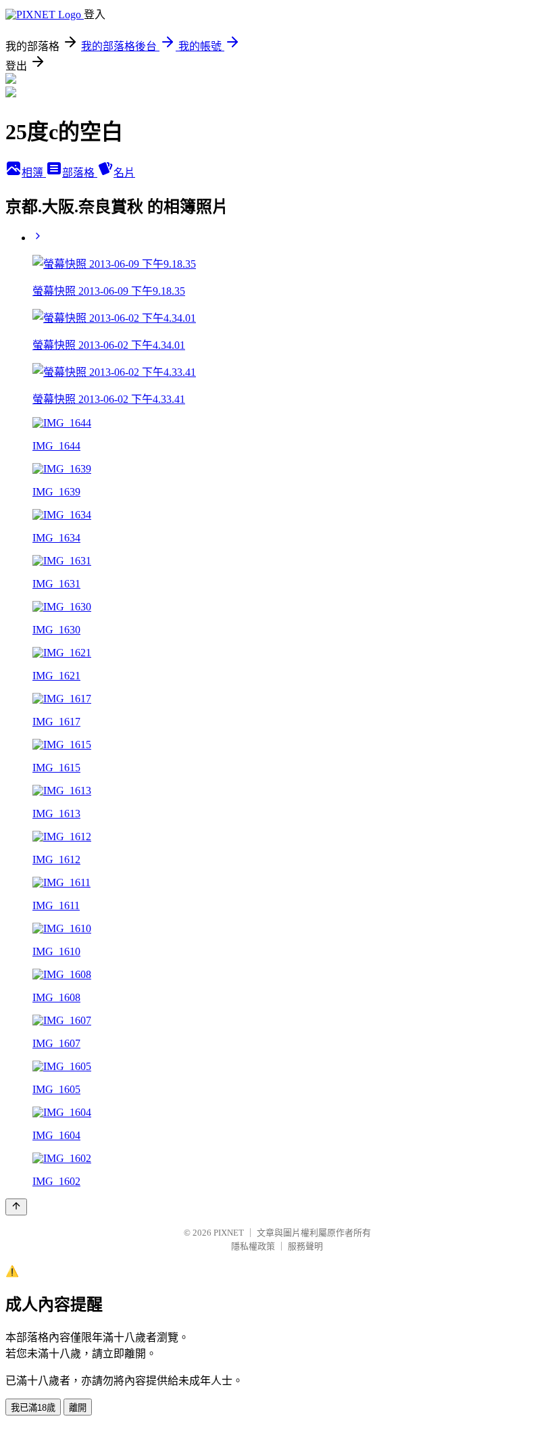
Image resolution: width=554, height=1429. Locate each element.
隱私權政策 (253, 1246)
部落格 (79, 172)
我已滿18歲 (33, 1408)
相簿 (34, 172)
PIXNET (228, 1233)
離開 (77, 1408)
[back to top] (16, 1206)
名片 (124, 172)
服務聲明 (305, 1246)
